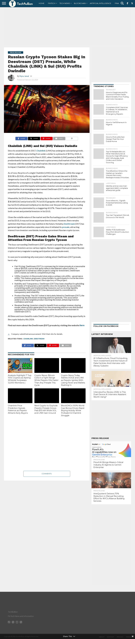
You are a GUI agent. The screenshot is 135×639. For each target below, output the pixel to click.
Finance (118, 3)
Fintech (51, 3)
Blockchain (80, 3)
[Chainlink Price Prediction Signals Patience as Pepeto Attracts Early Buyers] (20, 395)
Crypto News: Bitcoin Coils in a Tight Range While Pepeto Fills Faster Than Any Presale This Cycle (46, 380)
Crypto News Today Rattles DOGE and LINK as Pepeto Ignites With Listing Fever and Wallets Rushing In (73, 380)
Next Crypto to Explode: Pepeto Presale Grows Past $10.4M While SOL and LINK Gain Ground (46, 409)
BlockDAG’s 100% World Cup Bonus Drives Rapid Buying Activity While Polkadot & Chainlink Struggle (72, 410)
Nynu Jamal (24, 76)
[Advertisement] (67, 27)
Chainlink (40, 150)
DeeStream (69, 223)
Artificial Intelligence (100, 3)
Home (41, 3)
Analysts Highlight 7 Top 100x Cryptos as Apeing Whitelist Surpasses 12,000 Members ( (19, 379)
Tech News (64, 3)
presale (65, 227)
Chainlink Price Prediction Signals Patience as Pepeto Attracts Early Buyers (18, 409)
